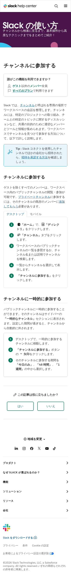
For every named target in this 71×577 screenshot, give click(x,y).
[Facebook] (31, 449)
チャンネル (27, 105)
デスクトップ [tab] (15, 214)
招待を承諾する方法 (34, 157)
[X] (39, 449)
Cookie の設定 (40, 545)
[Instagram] (24, 449)
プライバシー (10, 545)
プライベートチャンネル (34, 197)
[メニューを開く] (65, 6)
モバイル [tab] (36, 214)
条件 (25, 545)
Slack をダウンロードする (18, 537)
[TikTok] (54, 449)
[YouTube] (47, 449)
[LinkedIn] (16, 449)
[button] (20, 406)
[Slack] (32, 530)
